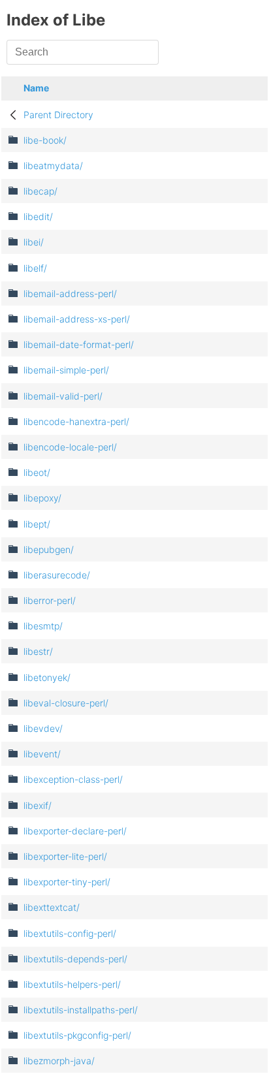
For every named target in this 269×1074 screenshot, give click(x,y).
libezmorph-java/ (59, 1060)
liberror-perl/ (50, 600)
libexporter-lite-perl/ (65, 856)
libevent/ (42, 753)
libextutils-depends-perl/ (75, 958)
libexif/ (38, 805)
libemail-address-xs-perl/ (77, 318)
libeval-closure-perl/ (66, 702)
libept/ (37, 523)
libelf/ (35, 268)
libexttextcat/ (52, 907)
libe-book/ (45, 140)
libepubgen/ (49, 549)
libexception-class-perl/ (73, 779)
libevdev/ (43, 728)
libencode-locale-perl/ (70, 446)
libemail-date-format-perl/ (79, 344)
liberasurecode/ (57, 574)
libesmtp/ (43, 625)
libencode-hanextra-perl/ (76, 421)
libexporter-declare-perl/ (75, 830)
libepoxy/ (42, 497)
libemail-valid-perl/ (63, 396)
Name (36, 87)
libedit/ (38, 216)
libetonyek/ (47, 677)
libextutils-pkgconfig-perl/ (77, 1035)
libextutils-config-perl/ (70, 933)
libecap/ (40, 191)
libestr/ (38, 651)
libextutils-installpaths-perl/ (81, 1009)
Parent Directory (58, 114)
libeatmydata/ (53, 165)
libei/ (34, 241)
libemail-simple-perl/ (66, 369)
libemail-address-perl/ (70, 293)
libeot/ (37, 472)
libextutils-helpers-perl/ (72, 984)
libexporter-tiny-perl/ (67, 881)
